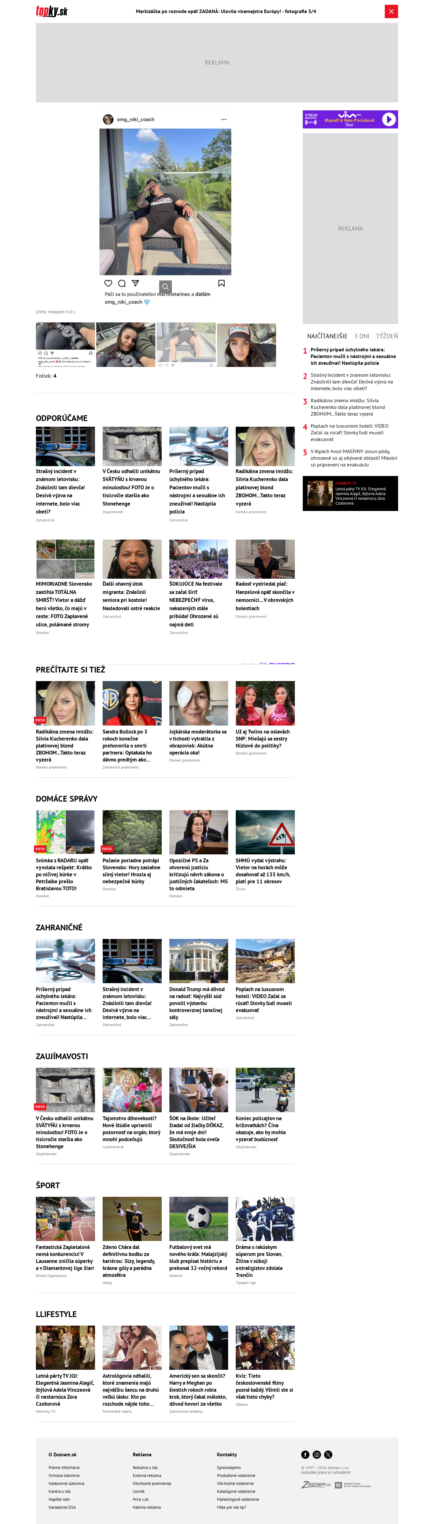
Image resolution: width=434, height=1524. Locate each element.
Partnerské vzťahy (117, 1411)
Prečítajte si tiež (70, 669)
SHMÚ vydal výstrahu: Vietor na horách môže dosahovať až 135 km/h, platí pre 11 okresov (263, 871)
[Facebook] (305, 1455)
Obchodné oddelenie (235, 1483)
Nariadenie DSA (62, 1507)
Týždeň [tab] (387, 336)
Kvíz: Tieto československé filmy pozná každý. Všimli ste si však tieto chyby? (264, 1386)
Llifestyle (56, 1314)
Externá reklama (147, 1475)
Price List (140, 1499)
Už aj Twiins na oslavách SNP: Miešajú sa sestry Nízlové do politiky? (263, 738)
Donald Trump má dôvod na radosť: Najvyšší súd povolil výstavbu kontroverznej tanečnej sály (197, 1003)
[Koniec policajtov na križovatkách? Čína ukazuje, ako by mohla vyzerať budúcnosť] (265, 1090)
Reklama (142, 1454)
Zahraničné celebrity (186, 1411)
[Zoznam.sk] (318, 1486)
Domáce (42, 895)
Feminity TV (46, 1411)
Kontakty (227, 1454)
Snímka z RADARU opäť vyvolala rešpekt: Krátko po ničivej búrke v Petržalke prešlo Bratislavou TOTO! (64, 874)
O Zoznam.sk (63, 1454)
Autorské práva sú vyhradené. (326, 1472)
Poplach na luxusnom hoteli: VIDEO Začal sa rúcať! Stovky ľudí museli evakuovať (264, 1000)
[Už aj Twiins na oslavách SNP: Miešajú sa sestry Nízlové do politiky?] (265, 703)
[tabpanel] (350, 407)
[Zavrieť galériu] (391, 11)
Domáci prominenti (51, 767)
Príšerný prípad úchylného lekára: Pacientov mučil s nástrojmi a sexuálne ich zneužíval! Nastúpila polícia (64, 1003)
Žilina (240, 888)
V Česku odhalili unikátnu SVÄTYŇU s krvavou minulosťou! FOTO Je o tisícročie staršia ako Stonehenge (64, 1132)
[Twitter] (328, 1455)
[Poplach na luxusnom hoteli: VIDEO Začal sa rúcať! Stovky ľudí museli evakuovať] (265, 961)
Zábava (242, 1404)
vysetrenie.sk (113, 1146)
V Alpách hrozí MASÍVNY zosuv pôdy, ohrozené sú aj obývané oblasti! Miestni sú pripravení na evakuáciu (354, 458)
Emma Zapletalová (51, 1275)
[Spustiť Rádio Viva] (349, 114)
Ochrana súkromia (64, 1475)
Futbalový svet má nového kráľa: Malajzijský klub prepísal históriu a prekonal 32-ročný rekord (198, 1258)
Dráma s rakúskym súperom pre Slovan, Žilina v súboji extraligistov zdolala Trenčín (259, 1261)
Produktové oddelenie (236, 1475)
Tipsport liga (246, 1282)
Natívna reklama (147, 1507)
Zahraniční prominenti (121, 767)
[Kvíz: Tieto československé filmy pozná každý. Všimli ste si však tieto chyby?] (265, 1348)
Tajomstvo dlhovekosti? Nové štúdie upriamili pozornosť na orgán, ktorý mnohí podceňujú (131, 1129)
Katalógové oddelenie (236, 1491)
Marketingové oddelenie (238, 1499)
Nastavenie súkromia (66, 1483)
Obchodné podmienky (152, 1483)
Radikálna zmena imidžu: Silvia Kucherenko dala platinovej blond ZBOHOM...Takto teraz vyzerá (64, 745)
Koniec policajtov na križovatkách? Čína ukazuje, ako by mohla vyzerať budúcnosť (261, 1129)
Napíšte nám (59, 1499)
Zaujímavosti (62, 1056)
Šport (48, 1185)
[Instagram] (317, 1455)
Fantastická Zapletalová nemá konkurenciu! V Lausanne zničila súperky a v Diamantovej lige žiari (65, 1258)
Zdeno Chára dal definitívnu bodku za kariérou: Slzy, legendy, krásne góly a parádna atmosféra (129, 1261)
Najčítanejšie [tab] (327, 336)
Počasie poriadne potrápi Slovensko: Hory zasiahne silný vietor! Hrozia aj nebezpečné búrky (131, 871)
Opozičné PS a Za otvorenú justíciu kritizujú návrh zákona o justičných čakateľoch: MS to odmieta (198, 874)
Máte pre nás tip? (231, 1507)
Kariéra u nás (60, 1491)
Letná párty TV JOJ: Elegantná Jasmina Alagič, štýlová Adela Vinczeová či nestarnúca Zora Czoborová (65, 1389)
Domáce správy (67, 798)
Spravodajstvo (229, 1467)
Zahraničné (59, 927)
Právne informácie (64, 1467)
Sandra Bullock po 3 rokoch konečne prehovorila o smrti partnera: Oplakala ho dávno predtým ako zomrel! (127, 745)
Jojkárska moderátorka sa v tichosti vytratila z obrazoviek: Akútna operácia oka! (198, 742)
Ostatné (175, 1275)
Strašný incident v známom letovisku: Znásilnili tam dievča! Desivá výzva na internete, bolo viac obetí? (127, 1003)
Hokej (107, 1282)
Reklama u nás (145, 1467)
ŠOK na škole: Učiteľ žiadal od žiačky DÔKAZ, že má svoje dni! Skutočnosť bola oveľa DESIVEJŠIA (196, 1132)
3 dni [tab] (362, 336)
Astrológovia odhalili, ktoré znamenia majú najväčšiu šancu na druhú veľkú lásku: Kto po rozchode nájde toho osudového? (131, 1389)
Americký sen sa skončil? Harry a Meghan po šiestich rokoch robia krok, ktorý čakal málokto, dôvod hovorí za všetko (198, 1389)
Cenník (139, 1491)
